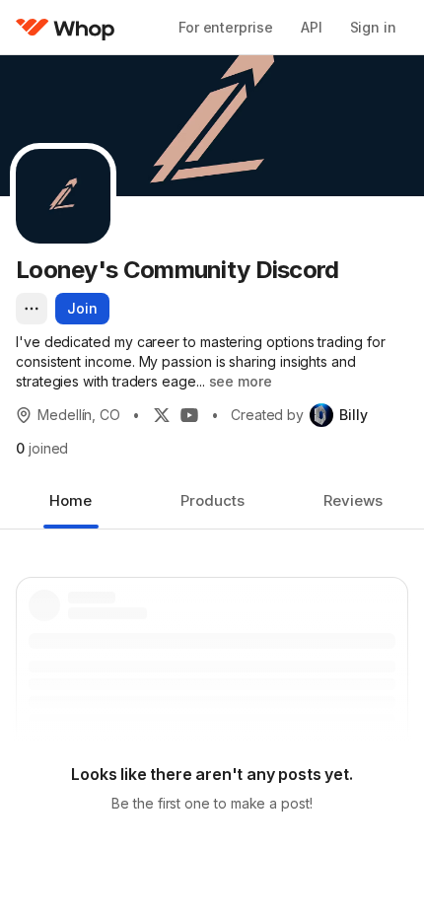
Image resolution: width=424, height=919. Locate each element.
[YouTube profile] (189, 415)
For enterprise (225, 27)
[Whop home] (65, 27)
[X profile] (162, 415)
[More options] (31, 308)
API (311, 27)
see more (240, 381)
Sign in (373, 27)
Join (82, 308)
